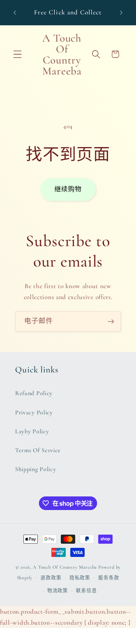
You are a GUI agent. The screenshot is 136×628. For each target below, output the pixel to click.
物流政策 (57, 591)
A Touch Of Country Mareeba (65, 567)
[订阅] (111, 321)
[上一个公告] (14, 12)
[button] (17, 54)
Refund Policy (34, 393)
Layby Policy (32, 431)
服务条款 (108, 578)
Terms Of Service (38, 450)
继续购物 (68, 189)
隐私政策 (80, 578)
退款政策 (50, 578)
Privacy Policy (34, 412)
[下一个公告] (121, 12)
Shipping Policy (35, 469)
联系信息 (86, 591)
